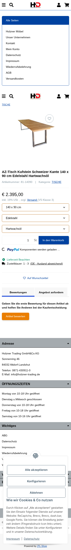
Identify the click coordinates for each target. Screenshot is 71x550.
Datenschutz (13, 55)
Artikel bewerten (15, 316)
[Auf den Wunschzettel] (49, 118)
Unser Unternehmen (18, 37)
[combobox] (35, 207)
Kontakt (10, 43)
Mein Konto (13, 49)
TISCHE (56, 181)
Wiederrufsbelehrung (18, 66)
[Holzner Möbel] (35, 4)
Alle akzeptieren (36, 470)
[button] (59, 5)
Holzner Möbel (14, 31)
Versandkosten (15, 78)
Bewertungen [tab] (18, 292)
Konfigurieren (36, 481)
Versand (32, 199)
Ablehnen (36, 492)
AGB (8, 72)
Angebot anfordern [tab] (51, 292)
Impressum (12, 60)
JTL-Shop (42, 546)
